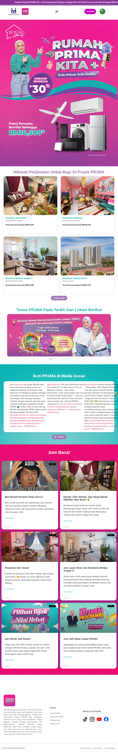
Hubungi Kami (55, 720)
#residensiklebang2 (18, 418)
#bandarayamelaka (36, 418)
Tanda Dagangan (109, 748)
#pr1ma (26, 415)
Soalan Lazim (55, 724)
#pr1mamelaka (38, 420)
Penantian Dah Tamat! (17, 568)
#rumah (50, 407)
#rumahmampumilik (31, 423)
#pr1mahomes (16, 415)
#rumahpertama (100, 426)
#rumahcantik (16, 423)
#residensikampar (62, 407)
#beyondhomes (91, 423)
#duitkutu (61, 409)
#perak (73, 407)
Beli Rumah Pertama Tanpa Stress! (24, 497)
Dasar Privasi (97, 748)
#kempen (88, 426)
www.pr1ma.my (18, 729)
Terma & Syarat (85, 748)
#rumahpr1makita (106, 423)
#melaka (13, 420)
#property (51, 409)
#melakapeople (24, 420)
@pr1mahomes (16, 384)
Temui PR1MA (55, 713)
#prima (33, 415)
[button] (57, 11)
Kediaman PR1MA (56, 717)
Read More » (10, 518)
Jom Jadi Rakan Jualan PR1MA (80, 639)
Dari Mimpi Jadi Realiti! (18, 639)
